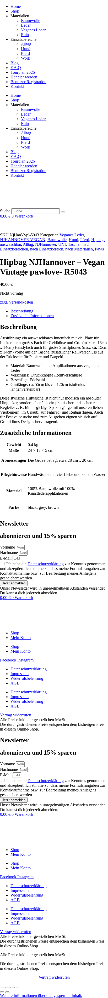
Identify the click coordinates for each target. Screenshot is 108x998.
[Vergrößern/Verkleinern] (2, 987)
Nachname (9, 552)
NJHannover (45, 244)
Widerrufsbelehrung (26, 678)
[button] (41, 995)
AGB (15, 683)
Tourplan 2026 (22, 72)
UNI (62, 244)
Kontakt (17, 86)
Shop (14, 11)
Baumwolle (30, 20)
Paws (99, 249)
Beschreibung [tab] (21, 311)
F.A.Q (15, 67)
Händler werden (23, 77)
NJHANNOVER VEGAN (22, 239)
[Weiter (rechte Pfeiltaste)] (7, 992)
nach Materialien (79, 249)
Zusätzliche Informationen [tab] (32, 315)
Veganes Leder (33, 30)
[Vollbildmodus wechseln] (7, 987)
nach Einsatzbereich (46, 249)
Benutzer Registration (28, 81)
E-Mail (6, 558)
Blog (14, 63)
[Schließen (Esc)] (18, 987)
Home (15, 6)
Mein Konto (20, 637)
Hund (25, 49)
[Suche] (63, 212)
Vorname (8, 547)
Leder (26, 25)
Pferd (25, 53)
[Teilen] (12, 987)
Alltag (26, 44)
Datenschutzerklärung (46, 564)
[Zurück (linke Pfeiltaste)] (2, 992)
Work (25, 58)
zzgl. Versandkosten (16, 302)
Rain (25, 34)
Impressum (19, 673)
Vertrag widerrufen (54, 977)
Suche (5, 211)
